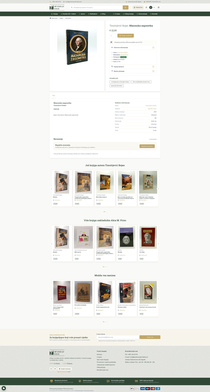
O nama (117, 14)
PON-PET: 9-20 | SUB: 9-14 (153, 1)
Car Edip (141, 252)
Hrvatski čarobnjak (80, 305)
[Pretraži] (125, 7)
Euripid (120, 250)
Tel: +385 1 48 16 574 (131, 354)
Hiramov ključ (122, 307)
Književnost (122, 255)
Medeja (120, 252)
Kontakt (155, 14)
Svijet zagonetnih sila (102, 307)
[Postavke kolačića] (4, 388)
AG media (70, 388)
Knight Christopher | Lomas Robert (127, 305)
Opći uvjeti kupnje (103, 359)
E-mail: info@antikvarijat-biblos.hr (136, 357)
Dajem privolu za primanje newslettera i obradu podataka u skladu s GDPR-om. (117, 340)
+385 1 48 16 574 (56, 1)
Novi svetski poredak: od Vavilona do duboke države (126, 197)
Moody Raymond (143, 305)
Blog (103, 14)
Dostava (99, 354)
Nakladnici (93, 14)
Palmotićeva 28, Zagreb (134, 1)
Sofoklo (141, 250)
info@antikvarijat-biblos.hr (73, 1)
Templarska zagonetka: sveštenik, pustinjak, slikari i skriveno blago (83, 198)
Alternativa (68, 18)
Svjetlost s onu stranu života (147, 307)
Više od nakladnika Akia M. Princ (141, 82)
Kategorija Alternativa (116, 85)
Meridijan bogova (101, 197)
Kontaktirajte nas (102, 370)
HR (151, 7)
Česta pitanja (142, 14)
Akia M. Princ (124, 55)
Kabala (55, 197)
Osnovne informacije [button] (121, 47)
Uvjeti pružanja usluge (88, 390)
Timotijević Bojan (122, 52)
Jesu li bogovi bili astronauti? (58, 307)
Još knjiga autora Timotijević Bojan (120, 82)
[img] (134, 283)
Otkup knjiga (129, 14)
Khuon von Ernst (57, 305)
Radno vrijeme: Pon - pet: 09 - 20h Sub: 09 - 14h (140, 362)
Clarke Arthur (99, 305)
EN (154, 7)
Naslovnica (54, 18)
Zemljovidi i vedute (69, 14)
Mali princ (78, 252)
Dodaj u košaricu (126, 35)
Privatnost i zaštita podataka (106, 362)
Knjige (55, 14)
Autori (83, 14)
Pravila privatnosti (79, 390)
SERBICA (78, 255)
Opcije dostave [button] (119, 67)
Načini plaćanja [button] (119, 71)
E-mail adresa (101, 334)
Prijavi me (150, 337)
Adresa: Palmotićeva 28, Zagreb (135, 359)
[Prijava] (146, 7)
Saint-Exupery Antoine (81, 250)
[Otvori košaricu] (158, 7)
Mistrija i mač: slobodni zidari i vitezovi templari (147, 197)
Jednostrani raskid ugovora (106, 365)
